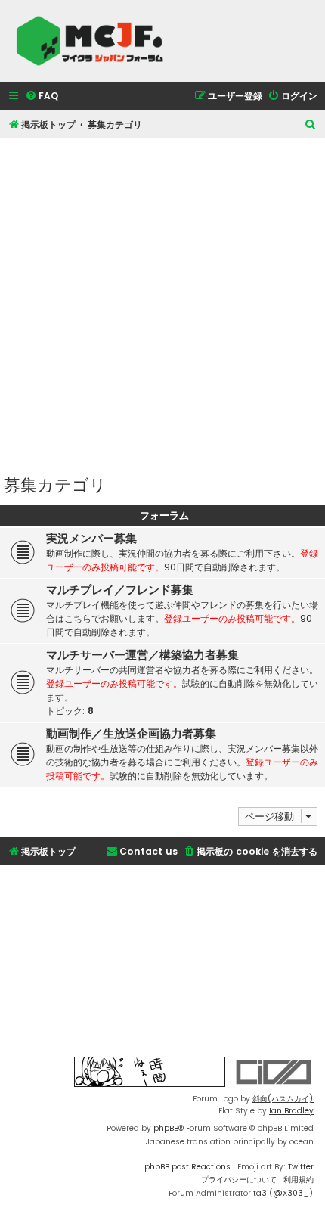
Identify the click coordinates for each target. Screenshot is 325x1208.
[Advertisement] (162, 301)
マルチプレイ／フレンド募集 (119, 590)
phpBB (165, 1128)
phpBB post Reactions (187, 1166)
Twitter (301, 1166)
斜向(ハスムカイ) (283, 1098)
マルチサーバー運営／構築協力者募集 (142, 655)
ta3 (260, 1193)
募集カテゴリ (55, 483)
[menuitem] (41, 96)
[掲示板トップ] (94, 41)
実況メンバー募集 (91, 538)
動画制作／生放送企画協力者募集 (131, 733)
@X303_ (291, 1193)
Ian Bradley (291, 1110)
